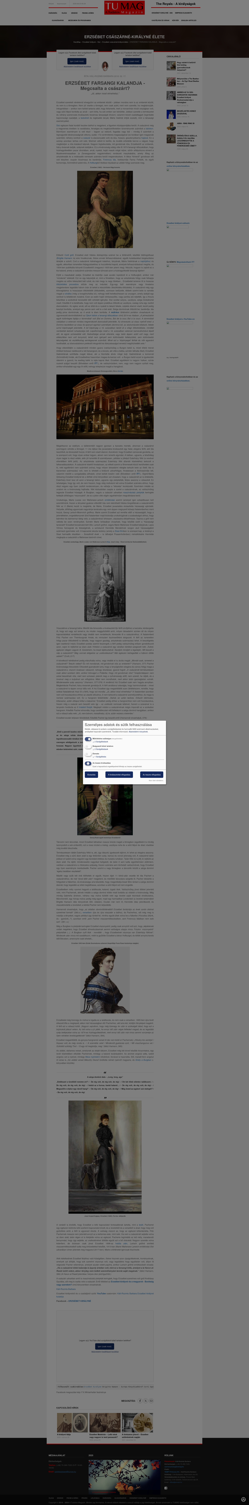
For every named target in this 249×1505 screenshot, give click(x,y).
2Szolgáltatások (100, 741)
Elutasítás (91, 774)
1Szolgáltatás (99, 756)
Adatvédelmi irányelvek (138, 731)
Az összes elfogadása (152, 774)
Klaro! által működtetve (156, 780)
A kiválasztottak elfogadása (119, 774)
